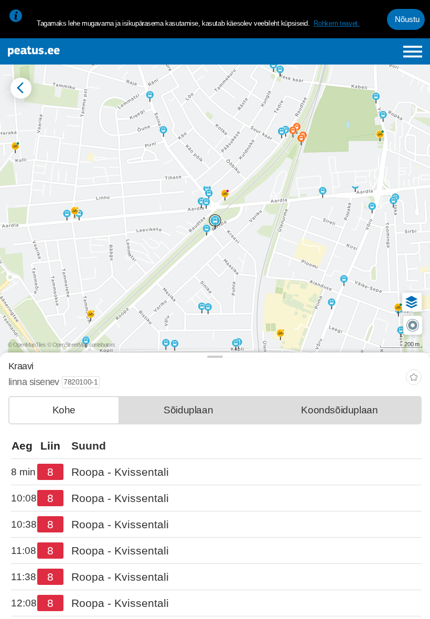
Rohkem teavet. (336, 23)
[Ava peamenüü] (413, 51)
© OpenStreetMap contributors (81, 344)
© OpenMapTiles (27, 344)
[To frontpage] (79, 51)
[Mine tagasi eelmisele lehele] (20, 88)
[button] (411, 302)
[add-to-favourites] (414, 378)
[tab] (64, 410)
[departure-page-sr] (24, 472)
